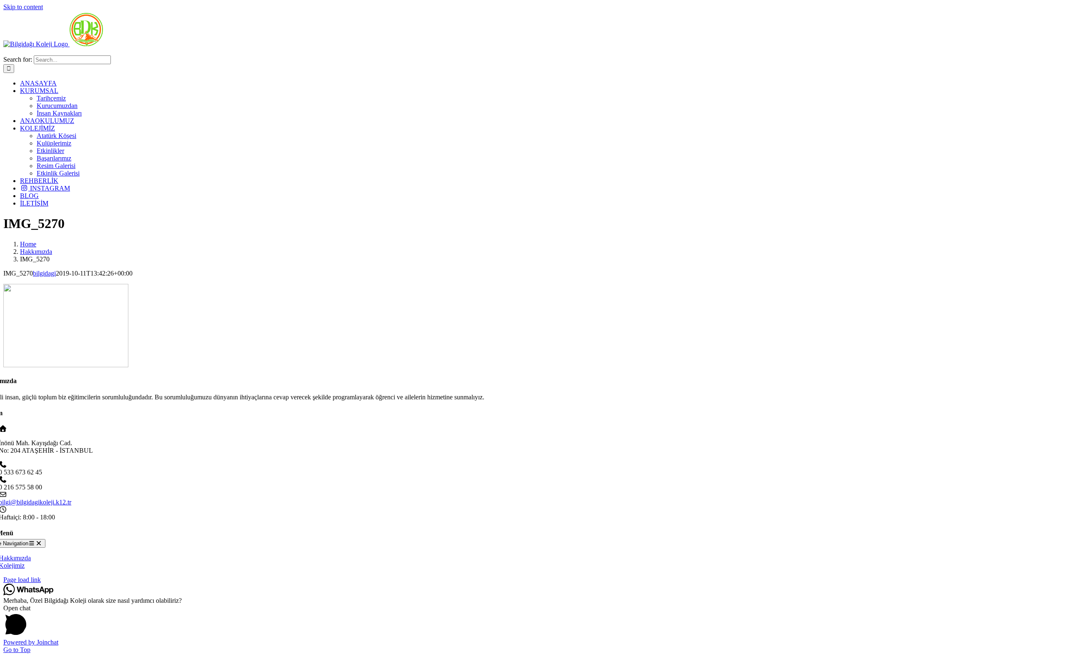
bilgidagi (44, 273)
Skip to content (23, 6)
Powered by (30, 642)
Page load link (22, 579)
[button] (533, 621)
